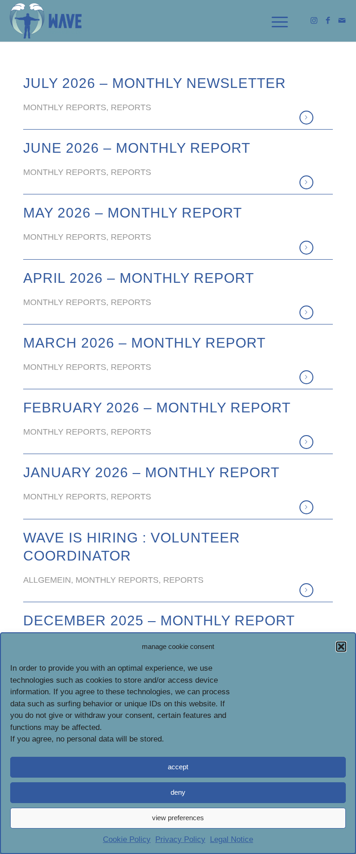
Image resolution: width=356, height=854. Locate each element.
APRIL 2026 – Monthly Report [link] (138, 278)
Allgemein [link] (47, 580)
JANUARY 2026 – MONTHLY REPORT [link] (151, 472)
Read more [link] (306, 118)
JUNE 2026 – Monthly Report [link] (136, 148)
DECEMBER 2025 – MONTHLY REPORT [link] (159, 620)
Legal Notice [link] (231, 839)
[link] (46, 21)
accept (178, 767)
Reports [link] (131, 107)
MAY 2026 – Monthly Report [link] (132, 212)
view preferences (178, 818)
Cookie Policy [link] (127, 839)
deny (178, 792)
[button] (341, 646)
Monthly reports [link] (64, 107)
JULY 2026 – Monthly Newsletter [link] (154, 83)
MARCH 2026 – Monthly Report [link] (144, 342)
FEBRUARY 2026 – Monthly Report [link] (157, 407)
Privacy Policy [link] (180, 839)
